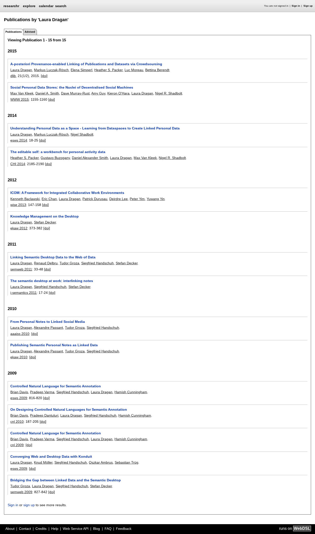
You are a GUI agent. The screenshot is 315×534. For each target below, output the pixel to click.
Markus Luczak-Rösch (51, 70)
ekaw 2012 (18, 228)
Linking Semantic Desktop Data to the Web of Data (52, 257)
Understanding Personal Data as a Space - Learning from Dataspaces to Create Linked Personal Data (95, 128)
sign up (29, 505)
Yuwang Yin (156, 199)
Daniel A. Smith (47, 93)
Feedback (123, 529)
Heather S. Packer (108, 70)
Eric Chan (49, 199)
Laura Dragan (21, 70)
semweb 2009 (21, 492)
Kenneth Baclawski (25, 199)
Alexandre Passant (48, 328)
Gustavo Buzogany (55, 158)
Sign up (308, 5)
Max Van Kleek (21, 93)
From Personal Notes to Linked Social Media (47, 322)
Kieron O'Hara (118, 93)
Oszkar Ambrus (101, 462)
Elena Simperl (81, 70)
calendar (46, 6)
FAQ (108, 529)
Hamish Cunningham (130, 392)
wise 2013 (18, 205)
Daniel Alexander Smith (90, 158)
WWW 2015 (19, 99)
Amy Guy (98, 93)
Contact (25, 529)
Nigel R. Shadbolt (168, 93)
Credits (41, 529)
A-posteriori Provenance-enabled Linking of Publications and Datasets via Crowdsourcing (86, 64)
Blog (96, 529)
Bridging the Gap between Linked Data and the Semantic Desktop (65, 480)
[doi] (44, 76)
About (10, 529)
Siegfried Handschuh (97, 263)
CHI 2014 (17, 164)
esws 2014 (18, 140)
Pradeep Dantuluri (44, 415)
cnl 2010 (17, 422)
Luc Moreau (134, 70)
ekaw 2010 (18, 357)
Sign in (296, 5)
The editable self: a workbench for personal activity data (57, 152)
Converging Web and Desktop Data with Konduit (51, 456)
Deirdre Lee (118, 199)
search (60, 6)
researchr (11, 5)
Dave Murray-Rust (75, 93)
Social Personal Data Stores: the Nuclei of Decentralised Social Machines (71, 87)
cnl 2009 (17, 445)
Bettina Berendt (157, 70)
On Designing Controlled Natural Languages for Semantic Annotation (68, 409)
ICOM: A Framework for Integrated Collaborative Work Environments (67, 193)
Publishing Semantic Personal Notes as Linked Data (54, 345)
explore (29, 6)
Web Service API (76, 529)
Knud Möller (43, 462)
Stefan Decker (45, 222)
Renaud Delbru (46, 263)
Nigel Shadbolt (82, 134)
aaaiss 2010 (19, 334)
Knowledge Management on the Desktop (44, 216)
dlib (13, 76)
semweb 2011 (21, 269)
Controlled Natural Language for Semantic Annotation (55, 386)
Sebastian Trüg (126, 462)
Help (54, 529)
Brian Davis (19, 392)
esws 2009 (18, 398)
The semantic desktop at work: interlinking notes (51, 281)
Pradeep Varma (42, 392)
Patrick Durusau (94, 199)
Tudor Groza (69, 263)
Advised (30, 31)
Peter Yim (137, 199)
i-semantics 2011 (23, 293)
